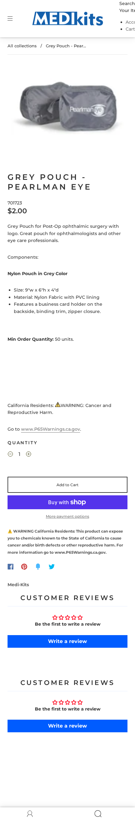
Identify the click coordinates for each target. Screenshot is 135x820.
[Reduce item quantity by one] (10, 455)
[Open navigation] (14, 19)
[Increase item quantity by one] (28, 455)
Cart (130, 29)
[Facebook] (10, 567)
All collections (22, 45)
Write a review (67, 641)
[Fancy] (38, 567)
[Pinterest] (24, 567)
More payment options (67, 516)
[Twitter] (52, 567)
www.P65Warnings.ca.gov (50, 429)
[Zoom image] (67, 107)
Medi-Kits (18, 584)
